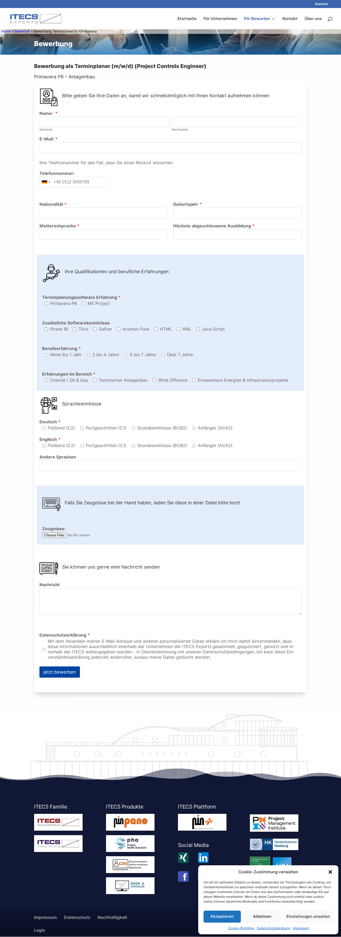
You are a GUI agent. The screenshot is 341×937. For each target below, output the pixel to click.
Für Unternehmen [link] (220, 19)
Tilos (83, 329)
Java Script (213, 329)
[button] (330, 872)
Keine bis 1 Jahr (66, 354)
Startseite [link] (187, 19)
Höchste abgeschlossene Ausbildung (212, 225)
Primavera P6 (63, 303)
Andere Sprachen (57, 457)
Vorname (45, 129)
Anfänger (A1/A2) (215, 428)
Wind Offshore (172, 380)
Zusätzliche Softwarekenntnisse (76, 322)
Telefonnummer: (57, 173)
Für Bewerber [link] (257, 19)
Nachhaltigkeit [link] (112, 917)
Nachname (180, 129)
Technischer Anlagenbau (123, 380)
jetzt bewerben (59, 672)
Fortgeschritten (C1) (106, 428)
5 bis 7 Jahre (143, 354)
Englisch (48, 439)
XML (186, 329)
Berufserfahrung (59, 348)
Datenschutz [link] (77, 917)
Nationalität (51, 204)
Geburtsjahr (185, 204)
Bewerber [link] (22, 31)
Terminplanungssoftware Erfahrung (79, 297)
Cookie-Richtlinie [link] (241, 928)
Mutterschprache (57, 225)
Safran (105, 329)
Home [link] (6, 31)
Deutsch (48, 421)
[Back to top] (335, 898)
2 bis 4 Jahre (105, 354)
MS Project (99, 303)
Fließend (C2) (61, 428)
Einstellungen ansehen (308, 916)
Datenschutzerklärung (62, 635)
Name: (46, 113)
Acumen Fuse (136, 329)
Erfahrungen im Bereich (67, 374)
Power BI (59, 329)
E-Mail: (46, 139)
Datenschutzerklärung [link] (273, 928)
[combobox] (46, 182)
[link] (321, 5)
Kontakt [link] (290, 19)
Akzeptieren (222, 916)
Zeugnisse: (54, 528)
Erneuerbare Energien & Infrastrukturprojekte (243, 380)
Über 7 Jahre (180, 354)
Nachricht (49, 584)
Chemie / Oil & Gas (69, 380)
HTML (166, 329)
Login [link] (39, 930)
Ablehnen (262, 916)
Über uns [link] (313, 19)
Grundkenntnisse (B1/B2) (162, 428)
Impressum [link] (301, 928)
